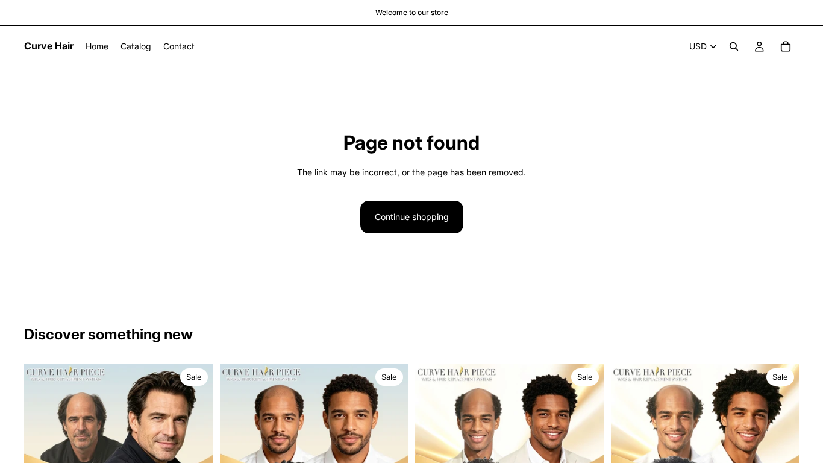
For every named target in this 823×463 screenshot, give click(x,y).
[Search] (734, 46)
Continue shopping (412, 217)
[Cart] (785, 46)
